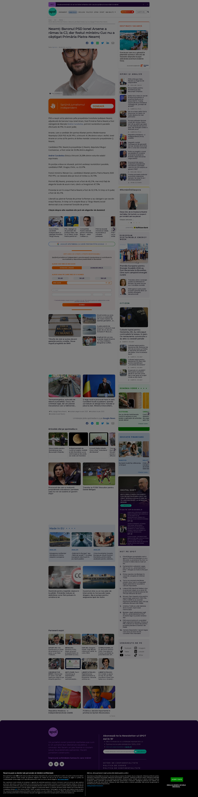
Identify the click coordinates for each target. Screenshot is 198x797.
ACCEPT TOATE (177, 779)
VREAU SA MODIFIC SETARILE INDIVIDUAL (176, 786)
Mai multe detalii (63, 779)
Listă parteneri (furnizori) (95, 785)
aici (16, 789)
